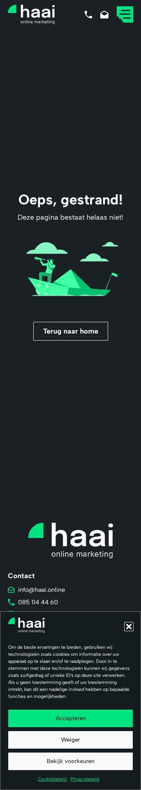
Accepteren (71, 718)
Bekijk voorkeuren (70, 761)
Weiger (70, 739)
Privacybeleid (84, 779)
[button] (129, 626)
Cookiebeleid (52, 779)
